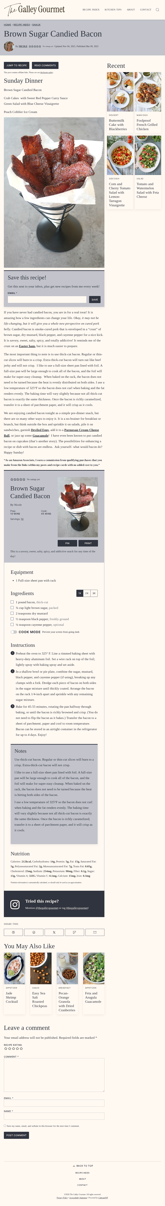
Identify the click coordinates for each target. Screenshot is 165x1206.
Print (88, 543)
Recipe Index (91, 10)
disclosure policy (46, 72)
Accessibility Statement (78, 1198)
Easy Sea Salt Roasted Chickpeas (39, 999)
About (131, 10)
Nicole (23, 46)
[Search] (157, 9)
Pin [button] (67, 543)
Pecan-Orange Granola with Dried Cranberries (67, 1001)
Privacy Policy (62, 1198)
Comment (11, 1056)
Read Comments (45, 65)
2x (86, 593)
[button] (30, 46)
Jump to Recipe (16, 65)
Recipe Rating (13, 1045)
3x (94, 593)
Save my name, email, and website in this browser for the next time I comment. (43, 1126)
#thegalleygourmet (77, 908)
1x (79, 593)
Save (95, 299)
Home (7, 24)
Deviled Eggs (40, 430)
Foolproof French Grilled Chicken (147, 124)
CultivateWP (103, 1198)
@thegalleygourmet (47, 908)
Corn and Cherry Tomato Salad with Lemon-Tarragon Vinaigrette (119, 194)
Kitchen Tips (113, 10)
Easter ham (27, 346)
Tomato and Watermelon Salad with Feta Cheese (148, 190)
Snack (36, 24)
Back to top (85, 1165)
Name (8, 1111)
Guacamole (40, 435)
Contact (145, 10)
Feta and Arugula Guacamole (93, 997)
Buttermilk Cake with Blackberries (118, 124)
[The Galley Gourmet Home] (34, 9)
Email (12, 293)
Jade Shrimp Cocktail (12, 997)
